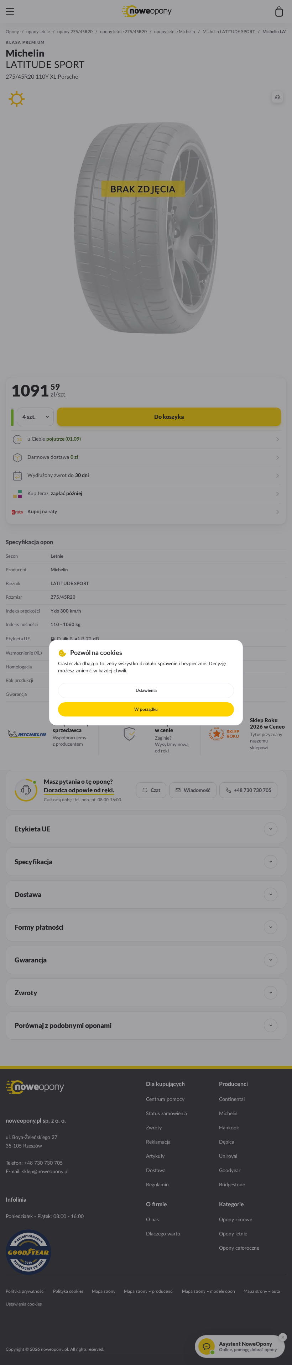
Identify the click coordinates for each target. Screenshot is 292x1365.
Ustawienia (146, 690)
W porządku (146, 709)
